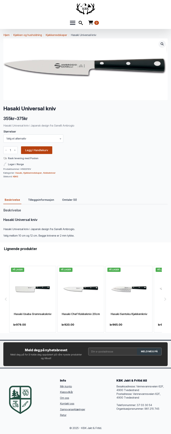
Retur (63, 415)
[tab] (12, 200)
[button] (162, 43)
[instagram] (51, 394)
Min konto (66, 386)
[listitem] (32, 299)
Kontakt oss (67, 403)
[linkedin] (39, 400)
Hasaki (18, 173)
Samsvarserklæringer (72, 409)
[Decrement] (6, 150)
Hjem (6, 35)
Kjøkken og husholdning (27, 35)
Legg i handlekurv (36, 150)
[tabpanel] (85, 223)
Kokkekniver (49, 173)
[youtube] (45, 400)
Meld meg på (149, 351)
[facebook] (39, 394)
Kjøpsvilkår (66, 392)
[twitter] (45, 394)
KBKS (15, 176)
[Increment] (15, 150)
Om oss (64, 398)
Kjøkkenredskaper (56, 35)
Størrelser (10, 131)
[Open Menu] (72, 22)
